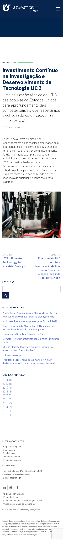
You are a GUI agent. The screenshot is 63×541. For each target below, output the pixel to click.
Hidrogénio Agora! (11, 355)
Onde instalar (8, 450)
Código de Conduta (11, 497)
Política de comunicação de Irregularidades (22, 500)
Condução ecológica (11, 460)
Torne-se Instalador (11, 456)
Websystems (35, 510)
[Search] (5, 295)
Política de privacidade (13, 494)
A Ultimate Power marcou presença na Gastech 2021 (29, 321)
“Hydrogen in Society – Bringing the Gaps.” (24, 334)
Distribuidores (8, 453)
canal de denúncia (30, 526)
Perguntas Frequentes (12, 446)
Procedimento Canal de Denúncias (18, 504)
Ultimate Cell (13, 510)
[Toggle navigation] (59, 9)
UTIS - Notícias (11, 127)
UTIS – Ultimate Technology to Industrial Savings (13, 262)
